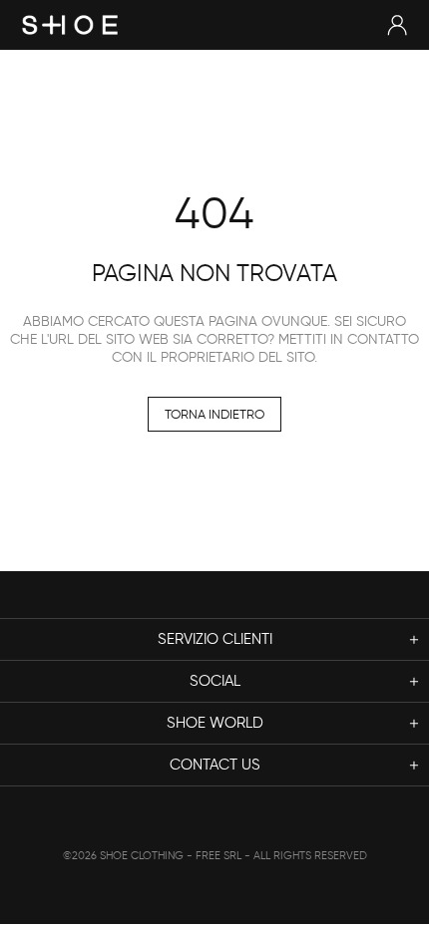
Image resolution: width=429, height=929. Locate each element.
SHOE (70, 24)
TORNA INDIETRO (214, 414)
